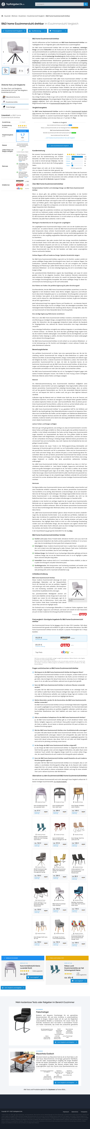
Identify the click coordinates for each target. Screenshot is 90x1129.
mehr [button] (20, 161)
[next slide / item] (27, 51)
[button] (13, 31)
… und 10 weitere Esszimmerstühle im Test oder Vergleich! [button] (60, 138)
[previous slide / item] (3, 51)
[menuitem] (2, 16)
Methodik (3, 136)
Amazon (57, 625)
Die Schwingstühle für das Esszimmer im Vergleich (47, 1029)
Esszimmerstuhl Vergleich (63, 23)
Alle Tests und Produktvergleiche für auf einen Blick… (45, 1089)
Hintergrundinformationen (40, 99)
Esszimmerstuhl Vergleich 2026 (59, 103)
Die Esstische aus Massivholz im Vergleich (46, 1071)
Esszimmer (39, 1009)
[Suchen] (86, 4)
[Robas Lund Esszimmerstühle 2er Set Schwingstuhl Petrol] (54, 969)
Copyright (4, 1111)
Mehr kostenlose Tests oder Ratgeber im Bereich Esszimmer (45, 1002)
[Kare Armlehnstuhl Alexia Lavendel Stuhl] (10, 969)
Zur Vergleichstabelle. (60, 781)
